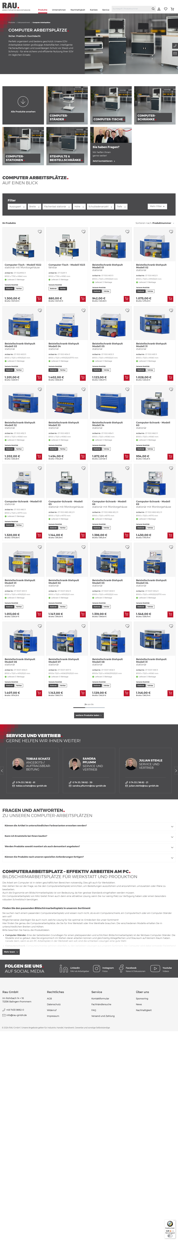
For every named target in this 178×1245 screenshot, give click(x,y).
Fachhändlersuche (101, 1004)
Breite (32, 206)
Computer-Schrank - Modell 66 (109, 504)
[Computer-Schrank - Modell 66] (111, 481)
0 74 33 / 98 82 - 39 (82, 782)
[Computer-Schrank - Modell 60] (155, 402)
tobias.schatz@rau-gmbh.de (31, 785)
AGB (49, 998)
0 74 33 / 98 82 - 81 (25, 782)
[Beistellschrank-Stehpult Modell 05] (111, 323)
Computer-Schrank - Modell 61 (23, 502)
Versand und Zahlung (103, 1016)
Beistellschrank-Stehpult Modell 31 (151, 346)
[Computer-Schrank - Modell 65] (67, 481)
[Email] (175, 53)
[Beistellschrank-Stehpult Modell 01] (111, 244)
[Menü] (174, 1221)
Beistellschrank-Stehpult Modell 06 (20, 662)
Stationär (9, 288)
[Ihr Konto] (159, 9)
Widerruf (51, 1010)
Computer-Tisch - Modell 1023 (67, 266)
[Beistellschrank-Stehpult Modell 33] (67, 402)
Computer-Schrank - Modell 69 (153, 504)
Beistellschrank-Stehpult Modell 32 (20, 425)
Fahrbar (19, 288)
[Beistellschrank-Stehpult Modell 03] (23, 323)
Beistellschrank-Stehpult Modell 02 (151, 267)
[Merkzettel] (166, 9)
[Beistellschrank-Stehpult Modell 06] (23, 639)
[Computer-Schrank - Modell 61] (23, 481)
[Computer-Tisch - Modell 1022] (23, 244)
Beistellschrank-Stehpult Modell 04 (64, 346)
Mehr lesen (9, 952)
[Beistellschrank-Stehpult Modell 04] (67, 323)
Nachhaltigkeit (144, 1010)
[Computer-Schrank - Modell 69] (155, 481)
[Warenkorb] (172, 9)
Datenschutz (54, 1004)
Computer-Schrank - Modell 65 (66, 504)
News (139, 1004)
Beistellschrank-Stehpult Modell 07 (64, 662)
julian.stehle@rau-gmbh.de (144, 785)
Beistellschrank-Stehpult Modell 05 (107, 346)
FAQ (93, 1010)
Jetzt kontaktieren (102, 161)
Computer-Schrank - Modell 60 (153, 425)
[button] (89, 826)
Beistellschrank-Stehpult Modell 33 (64, 425)
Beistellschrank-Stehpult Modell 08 (107, 662)
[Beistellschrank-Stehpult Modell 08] (111, 639)
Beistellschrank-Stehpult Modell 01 (107, 267)
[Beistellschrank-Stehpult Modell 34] (111, 402)
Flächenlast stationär (55, 206)
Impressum (53, 1016)
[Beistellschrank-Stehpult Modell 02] (155, 244)
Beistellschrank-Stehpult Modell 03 (20, 346)
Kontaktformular (100, 998)
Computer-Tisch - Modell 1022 (23, 266)
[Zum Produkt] (39, 299)
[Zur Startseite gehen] (19, 7)
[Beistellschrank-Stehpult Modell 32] (23, 402)
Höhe (77, 206)
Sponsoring (142, 998)
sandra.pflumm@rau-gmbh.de (89, 785)
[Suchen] (153, 9)
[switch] (170, 1235)
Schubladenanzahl (99, 206)
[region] (131, 43)
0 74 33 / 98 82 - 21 (138, 782)
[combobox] (131, 9)
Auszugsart (15, 206)
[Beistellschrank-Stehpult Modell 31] (155, 323)
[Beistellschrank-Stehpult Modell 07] (67, 639)
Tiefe (120, 206)
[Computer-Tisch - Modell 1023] (67, 244)
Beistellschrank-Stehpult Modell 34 (107, 425)
